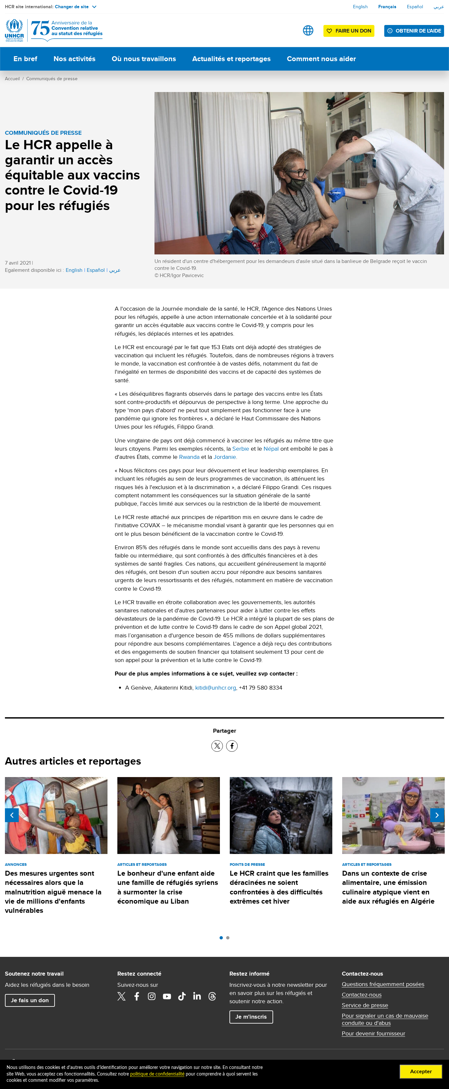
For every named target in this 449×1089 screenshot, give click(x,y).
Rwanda (189, 457)
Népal (271, 448)
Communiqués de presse (52, 78)
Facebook (136, 996)
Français (387, 6)
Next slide (437, 815)
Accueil (12, 78)
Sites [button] (308, 30)
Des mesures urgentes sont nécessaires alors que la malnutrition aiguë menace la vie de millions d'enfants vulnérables (53, 892)
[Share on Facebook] (232, 746)
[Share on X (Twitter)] (217, 746)
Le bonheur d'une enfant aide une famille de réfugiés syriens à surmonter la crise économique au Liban (167, 887)
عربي (439, 6)
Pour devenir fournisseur (373, 1033)
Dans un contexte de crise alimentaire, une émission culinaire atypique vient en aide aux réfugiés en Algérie (388, 887)
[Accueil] (51, 30)
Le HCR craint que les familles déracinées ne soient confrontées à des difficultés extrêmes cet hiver (279, 887)
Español (415, 6)
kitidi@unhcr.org (215, 687)
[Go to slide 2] (229, 939)
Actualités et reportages (231, 58)
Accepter (421, 1071)
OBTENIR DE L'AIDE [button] (418, 31)
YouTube (167, 996)
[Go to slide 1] (223, 939)
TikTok (182, 996)
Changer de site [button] (72, 6)
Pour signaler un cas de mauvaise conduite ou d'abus (385, 1019)
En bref (25, 58)
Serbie (240, 448)
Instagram (152, 996)
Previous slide (12, 815)
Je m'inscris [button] (251, 1016)
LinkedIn (197, 996)
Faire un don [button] (353, 31)
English (360, 6)
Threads (212, 996)
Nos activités (74, 58)
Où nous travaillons (144, 58)
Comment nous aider (321, 58)
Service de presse (365, 1005)
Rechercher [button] (287, 30)
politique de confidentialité (157, 1074)
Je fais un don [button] (30, 1000)
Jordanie (225, 457)
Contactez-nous (362, 994)
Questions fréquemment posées (383, 984)
